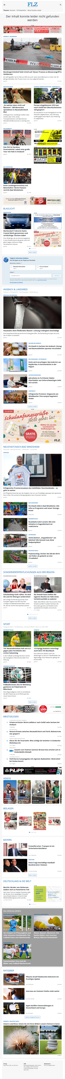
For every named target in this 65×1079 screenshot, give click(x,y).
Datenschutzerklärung (42, 280)
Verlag (5, 1064)
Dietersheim (32, 534)
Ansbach (6, 36)
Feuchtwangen (24, 292)
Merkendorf (7, 212)
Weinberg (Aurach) (9, 666)
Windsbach (32, 391)
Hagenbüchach (33, 519)
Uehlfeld (6, 452)
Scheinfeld (33, 449)
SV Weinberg (19, 627)
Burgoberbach (8, 942)
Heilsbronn (13, 36)
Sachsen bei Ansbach (35, 343)
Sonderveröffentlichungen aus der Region (29, 572)
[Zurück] (6, 822)
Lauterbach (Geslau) (14, 756)
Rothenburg (34, 292)
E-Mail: (12, 272)
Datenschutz (38, 1065)
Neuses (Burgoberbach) (10, 914)
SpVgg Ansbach (8, 627)
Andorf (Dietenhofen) (19, 738)
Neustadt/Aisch (8, 86)
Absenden (57, 275)
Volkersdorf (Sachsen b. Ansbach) (17, 720)
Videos (7, 778)
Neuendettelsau (8, 630)
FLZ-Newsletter (21, 10)
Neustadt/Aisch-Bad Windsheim (21, 446)
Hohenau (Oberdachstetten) (43, 86)
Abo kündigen (27, 1067)
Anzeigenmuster (51, 1065)
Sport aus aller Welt (42, 627)
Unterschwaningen (35, 375)
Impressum (6, 1065)
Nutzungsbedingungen (29, 1065)
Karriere (16, 1065)
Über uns (11, 1065)
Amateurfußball (29, 627)
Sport (6, 624)
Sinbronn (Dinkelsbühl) (41, 914)
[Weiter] (59, 822)
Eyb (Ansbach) (7, 128)
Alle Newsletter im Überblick (16, 282)
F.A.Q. (45, 1065)
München (31, 859)
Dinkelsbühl (14, 292)
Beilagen (8, 808)
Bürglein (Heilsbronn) (10, 295)
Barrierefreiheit (34, 1067)
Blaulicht (9, 208)
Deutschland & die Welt (17, 881)
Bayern (7, 839)
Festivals (12, 10)
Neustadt (6, 449)
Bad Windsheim (8, 167)
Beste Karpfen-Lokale (34, 10)
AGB (25, 1064)
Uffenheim (25, 449)
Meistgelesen (11, 716)
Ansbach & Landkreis (15, 289)
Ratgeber (8, 970)
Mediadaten (47, 1064)
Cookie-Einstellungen (29, 1068)
